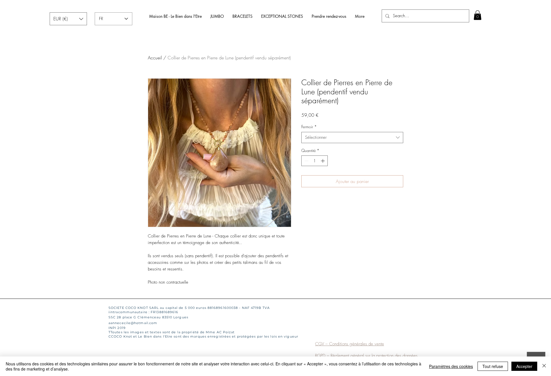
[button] (68, 18)
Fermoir (309, 126)
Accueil (155, 57)
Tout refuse (492, 366)
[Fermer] (544, 366)
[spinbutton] (314, 161)
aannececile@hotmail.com (132, 323)
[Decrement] (305, 161)
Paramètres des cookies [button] (451, 366)
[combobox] (352, 137)
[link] (478, 15)
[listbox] (68, 18)
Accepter (524, 366)
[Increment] (323, 161)
